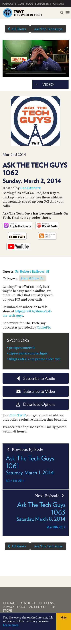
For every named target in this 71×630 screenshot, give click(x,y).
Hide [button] (64, 617)
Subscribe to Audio (39, 378)
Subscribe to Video (39, 391)
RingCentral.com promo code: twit (34, 359)
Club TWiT (17, 415)
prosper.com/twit (22, 348)
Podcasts (9, 3)
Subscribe (42, 3)
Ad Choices (37, 607)
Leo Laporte (30, 188)
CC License (47, 603)
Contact (10, 603)
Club (21, 3)
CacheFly (43, 327)
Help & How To (32, 278)
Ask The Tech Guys (48, 29)
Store (7, 610)
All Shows (18, 29)
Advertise (28, 603)
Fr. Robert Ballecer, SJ (32, 272)
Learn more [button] (10, 625)
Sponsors (57, 3)
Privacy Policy (14, 607)
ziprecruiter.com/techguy (28, 353)
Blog (29, 3)
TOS (52, 607)
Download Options (39, 404)
